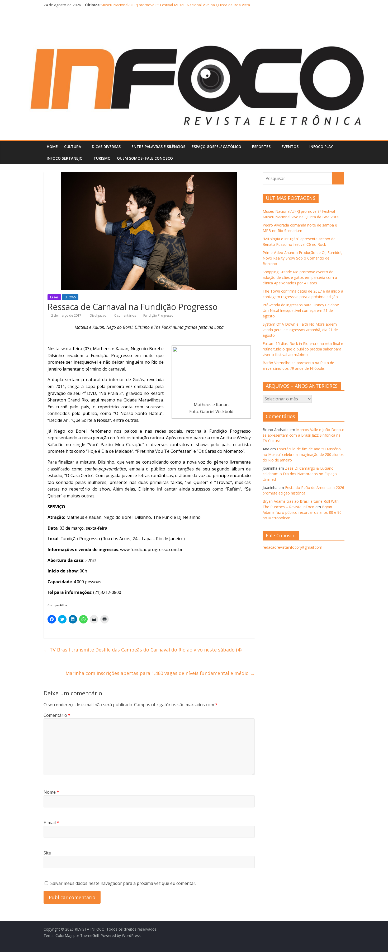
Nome (51, 792)
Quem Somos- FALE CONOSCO (145, 158)
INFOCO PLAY (321, 146)
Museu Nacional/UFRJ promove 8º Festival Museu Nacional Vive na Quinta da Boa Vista (175, 4)
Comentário (57, 715)
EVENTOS (290, 146)
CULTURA (72, 146)
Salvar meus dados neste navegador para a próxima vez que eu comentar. (123, 883)
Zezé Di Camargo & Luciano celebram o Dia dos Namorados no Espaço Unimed (300, 474)
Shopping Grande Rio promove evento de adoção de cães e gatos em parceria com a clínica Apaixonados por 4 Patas (300, 277)
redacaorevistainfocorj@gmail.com (292, 547)
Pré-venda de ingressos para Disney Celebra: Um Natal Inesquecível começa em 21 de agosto (301, 310)
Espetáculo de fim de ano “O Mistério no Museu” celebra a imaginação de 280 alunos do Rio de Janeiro (303, 454)
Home (52, 146)
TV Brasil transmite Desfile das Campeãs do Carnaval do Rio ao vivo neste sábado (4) (143, 649)
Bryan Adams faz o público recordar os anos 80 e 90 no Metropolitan (302, 512)
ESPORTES (261, 146)
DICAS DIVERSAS (106, 146)
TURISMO (102, 158)
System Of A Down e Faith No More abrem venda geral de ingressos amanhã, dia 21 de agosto (300, 330)
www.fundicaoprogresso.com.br (151, 549)
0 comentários (124, 315)
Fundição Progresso (158, 315)
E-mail (51, 822)
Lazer (54, 297)
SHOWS (70, 297)
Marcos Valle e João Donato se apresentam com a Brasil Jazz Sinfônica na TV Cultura (303, 435)
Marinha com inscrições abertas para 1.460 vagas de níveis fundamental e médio (160, 673)
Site (47, 853)
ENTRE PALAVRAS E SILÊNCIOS (158, 146)
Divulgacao (98, 315)
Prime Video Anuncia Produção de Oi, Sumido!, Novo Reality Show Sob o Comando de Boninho (302, 258)
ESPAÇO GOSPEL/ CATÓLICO (216, 146)
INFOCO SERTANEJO (65, 158)
